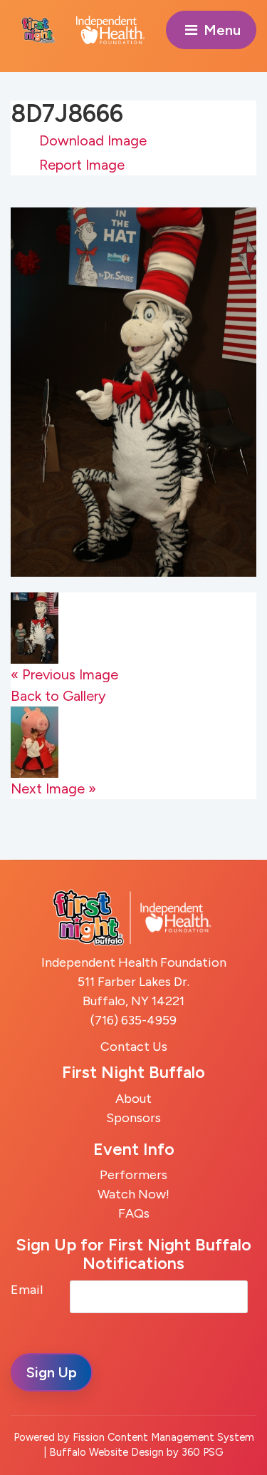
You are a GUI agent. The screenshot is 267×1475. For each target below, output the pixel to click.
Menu (220, 29)
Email (27, 1289)
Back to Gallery (58, 695)
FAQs (134, 1213)
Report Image (82, 164)
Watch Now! (133, 1194)
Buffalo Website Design (106, 1452)
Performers (133, 1175)
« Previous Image (64, 674)
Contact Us (133, 1046)
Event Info (133, 1149)
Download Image (93, 140)
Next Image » (53, 788)
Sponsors (133, 1118)
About (133, 1098)
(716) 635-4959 (133, 1020)
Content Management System (181, 1437)
